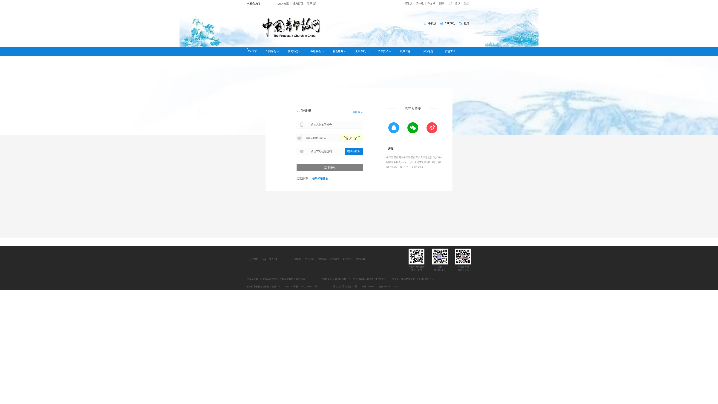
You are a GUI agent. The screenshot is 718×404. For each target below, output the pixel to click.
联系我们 (312, 3)
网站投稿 (322, 259)
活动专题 (428, 51)
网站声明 (347, 259)
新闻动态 (293, 51)
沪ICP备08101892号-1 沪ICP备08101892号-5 (412, 279)
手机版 (255, 259)
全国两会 (271, 51)
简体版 (408, 3)
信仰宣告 (296, 259)
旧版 (441, 3)
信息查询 (450, 51)
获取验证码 (353, 151)
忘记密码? (302, 178)
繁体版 (420, 3)
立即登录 (330, 167)
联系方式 (334, 259)
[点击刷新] (355, 138)
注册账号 (357, 112)
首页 (254, 51)
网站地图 (360, 259)
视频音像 (405, 51)
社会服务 (338, 51)
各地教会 (315, 51)
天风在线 (360, 51)
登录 (457, 3)
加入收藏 (283, 3)
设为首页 (298, 3)
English (431, 3)
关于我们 (309, 259)
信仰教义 (383, 51)
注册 (466, 3)
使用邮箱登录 (320, 178)
